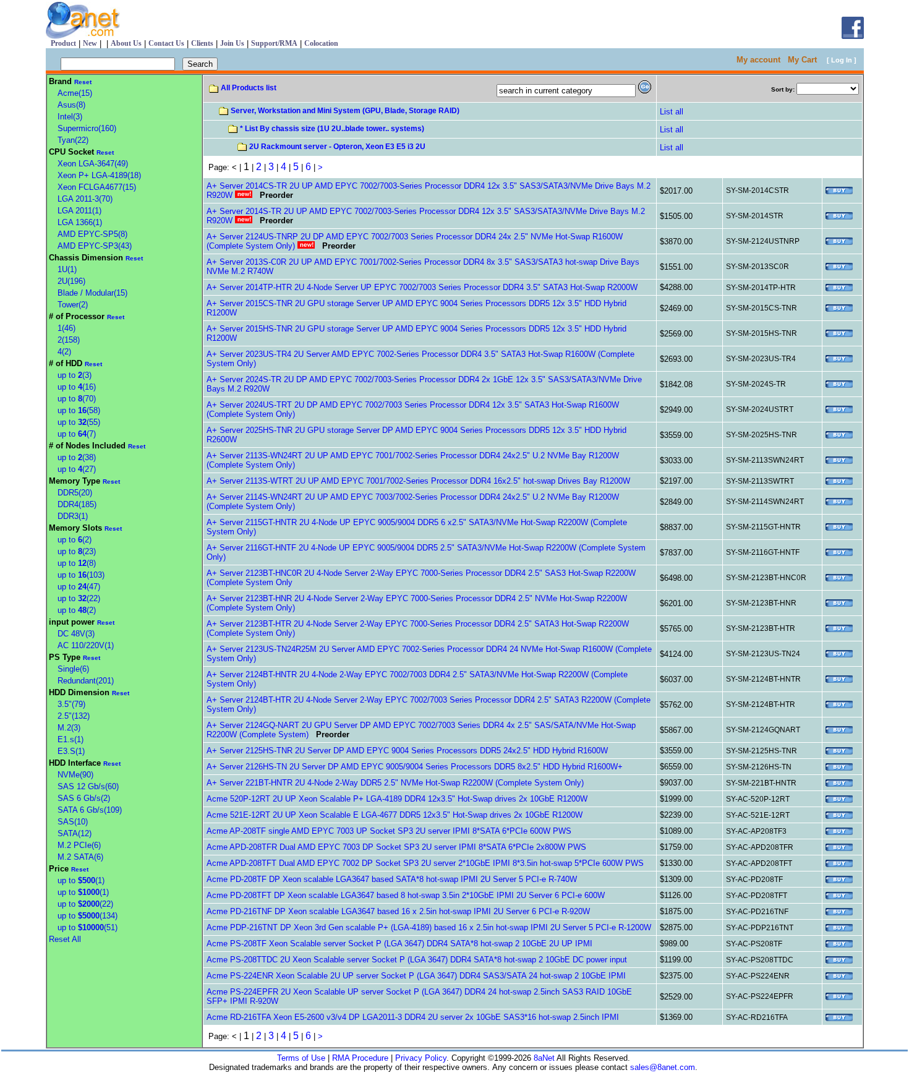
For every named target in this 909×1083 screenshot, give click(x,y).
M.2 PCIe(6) (79, 845)
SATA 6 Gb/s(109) (90, 810)
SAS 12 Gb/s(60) (88, 786)
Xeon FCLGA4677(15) (97, 187)
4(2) (64, 351)
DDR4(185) (77, 504)
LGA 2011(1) (79, 210)
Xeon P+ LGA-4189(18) (99, 175)
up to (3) (75, 375)
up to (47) (79, 586)
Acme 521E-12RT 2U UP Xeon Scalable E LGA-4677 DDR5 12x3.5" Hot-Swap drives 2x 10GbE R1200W (395, 815)
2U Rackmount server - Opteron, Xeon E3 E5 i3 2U (337, 146)
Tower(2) (73, 304)
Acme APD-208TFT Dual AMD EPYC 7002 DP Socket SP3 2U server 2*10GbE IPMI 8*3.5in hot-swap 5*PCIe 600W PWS (425, 863)
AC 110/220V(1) (86, 645)
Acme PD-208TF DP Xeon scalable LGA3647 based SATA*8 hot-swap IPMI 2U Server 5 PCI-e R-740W (392, 879)
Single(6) (73, 669)
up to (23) (77, 551)
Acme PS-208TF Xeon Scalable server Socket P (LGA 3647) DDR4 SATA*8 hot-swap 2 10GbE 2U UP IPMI (399, 943)
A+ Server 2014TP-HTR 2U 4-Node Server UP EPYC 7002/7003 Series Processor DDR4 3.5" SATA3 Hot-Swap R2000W (422, 287)
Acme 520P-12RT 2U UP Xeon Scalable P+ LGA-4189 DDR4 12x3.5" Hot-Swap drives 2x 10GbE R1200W (397, 798)
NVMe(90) (75, 774)
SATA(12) (75, 833)
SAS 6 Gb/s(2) (84, 798)
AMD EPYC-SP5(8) (92, 234)
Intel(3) (70, 116)
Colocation (321, 43)
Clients (202, 43)
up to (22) (79, 598)
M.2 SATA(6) (80, 857)
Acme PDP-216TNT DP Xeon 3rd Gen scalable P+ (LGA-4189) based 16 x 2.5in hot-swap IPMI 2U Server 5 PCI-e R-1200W (429, 927)
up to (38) (77, 457)
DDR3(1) (73, 516)
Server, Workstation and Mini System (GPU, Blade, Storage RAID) (345, 110)
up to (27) (77, 469)
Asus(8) (71, 104)
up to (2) (75, 539)
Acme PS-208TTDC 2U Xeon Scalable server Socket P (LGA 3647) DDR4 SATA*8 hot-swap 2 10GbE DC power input (417, 959)
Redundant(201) (86, 680)
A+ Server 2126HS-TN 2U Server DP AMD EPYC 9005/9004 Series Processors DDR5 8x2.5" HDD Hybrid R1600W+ (415, 766)
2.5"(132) (74, 716)
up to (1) (81, 880)
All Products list (248, 87)
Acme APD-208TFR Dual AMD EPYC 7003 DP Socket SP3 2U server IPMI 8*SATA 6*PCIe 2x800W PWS (396, 847)
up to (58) (79, 410)
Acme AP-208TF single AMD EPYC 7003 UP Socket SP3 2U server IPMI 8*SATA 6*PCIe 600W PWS (389, 831)
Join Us (232, 43)
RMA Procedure (360, 1058)
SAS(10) (73, 821)
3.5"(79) (71, 704)
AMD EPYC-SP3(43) (95, 245)
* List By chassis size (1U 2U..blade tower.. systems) (332, 128)
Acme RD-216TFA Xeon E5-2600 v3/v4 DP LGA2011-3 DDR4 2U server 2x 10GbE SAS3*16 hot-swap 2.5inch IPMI (413, 1017)
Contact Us (166, 43)
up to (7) (77, 434)
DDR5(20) (75, 492)
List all (671, 111)
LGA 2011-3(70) (85, 198)
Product (63, 43)
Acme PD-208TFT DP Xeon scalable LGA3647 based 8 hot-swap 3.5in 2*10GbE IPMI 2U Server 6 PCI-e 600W (406, 895)
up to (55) (79, 422)
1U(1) (67, 269)
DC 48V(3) (76, 633)
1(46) (66, 328)
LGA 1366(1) (80, 222)
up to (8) (77, 563)
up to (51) (87, 927)
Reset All (65, 939)
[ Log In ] (841, 60)
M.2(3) (69, 727)
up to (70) (77, 398)
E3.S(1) (71, 751)
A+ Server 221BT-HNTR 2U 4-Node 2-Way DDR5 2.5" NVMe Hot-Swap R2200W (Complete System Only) (395, 782)
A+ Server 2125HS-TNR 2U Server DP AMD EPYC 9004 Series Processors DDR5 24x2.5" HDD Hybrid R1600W (407, 750)
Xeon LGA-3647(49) (93, 163)
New (90, 43)
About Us (126, 43)
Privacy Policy (420, 1058)
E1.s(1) (70, 739)
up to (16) (77, 387)
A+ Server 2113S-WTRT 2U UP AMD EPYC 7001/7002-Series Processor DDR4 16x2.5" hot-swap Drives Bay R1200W (418, 481)
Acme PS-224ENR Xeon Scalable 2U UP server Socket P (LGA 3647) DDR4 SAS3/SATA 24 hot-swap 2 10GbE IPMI (416, 975)
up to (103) (81, 575)
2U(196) (71, 281)
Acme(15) (75, 93)
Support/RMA (274, 43)
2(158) (69, 340)
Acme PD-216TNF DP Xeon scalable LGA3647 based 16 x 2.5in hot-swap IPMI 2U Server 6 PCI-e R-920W (398, 911)
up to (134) (87, 915)
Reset (83, 82)
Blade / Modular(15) (92, 293)
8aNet (543, 1058)
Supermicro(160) (87, 128)
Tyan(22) (73, 140)
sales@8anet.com (662, 1067)
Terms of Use (301, 1058)
